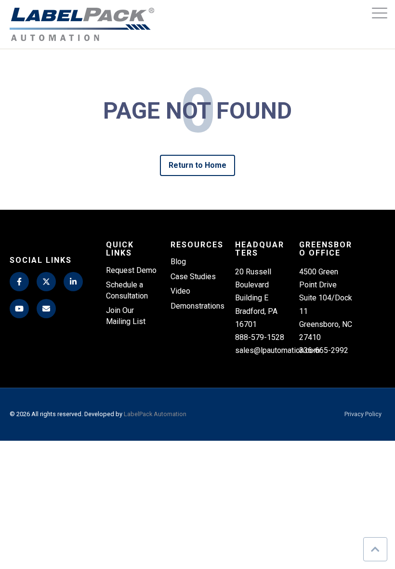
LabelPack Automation (155, 414)
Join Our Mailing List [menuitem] (125, 315)
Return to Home (198, 165)
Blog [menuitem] (178, 261)
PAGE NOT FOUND (197, 111)
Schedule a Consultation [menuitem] (127, 290)
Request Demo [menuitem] (131, 270)
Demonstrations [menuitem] (197, 306)
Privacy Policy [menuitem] (363, 414)
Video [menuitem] (180, 291)
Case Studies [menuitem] (193, 276)
